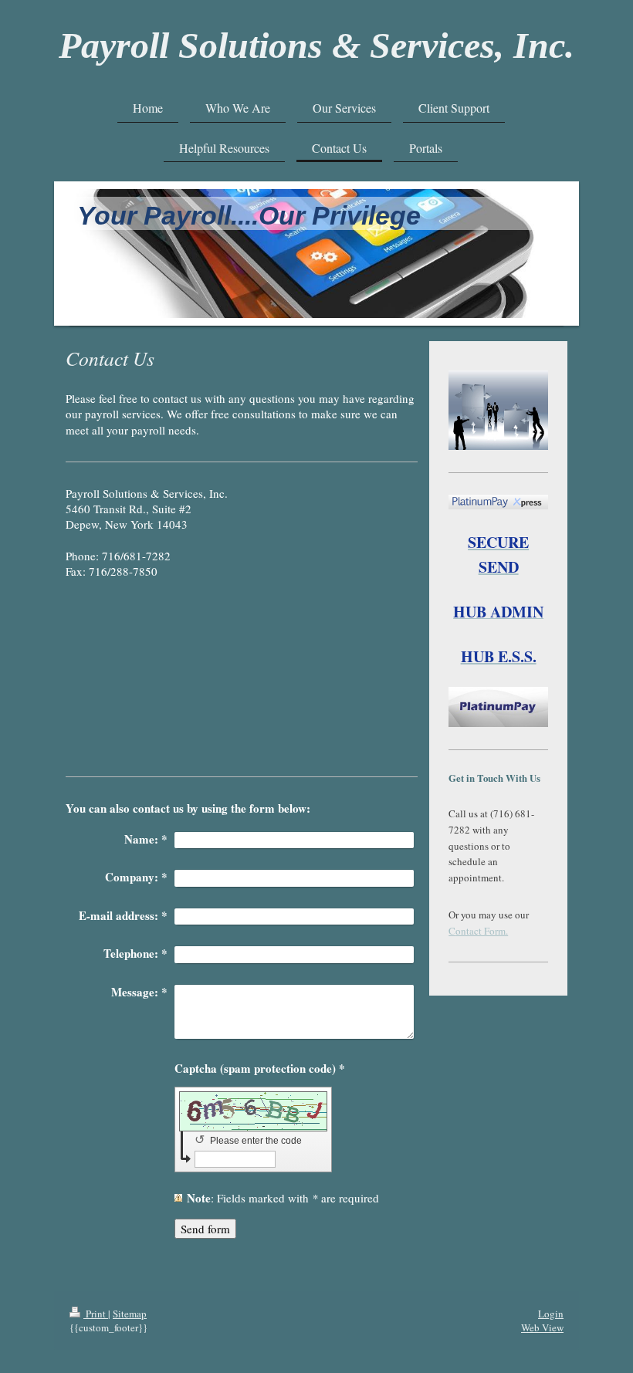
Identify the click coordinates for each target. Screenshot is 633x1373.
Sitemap (130, 1314)
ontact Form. (481, 931)
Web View (542, 1327)
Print (95, 1314)
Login (551, 1314)
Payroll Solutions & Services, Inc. (316, 45)
